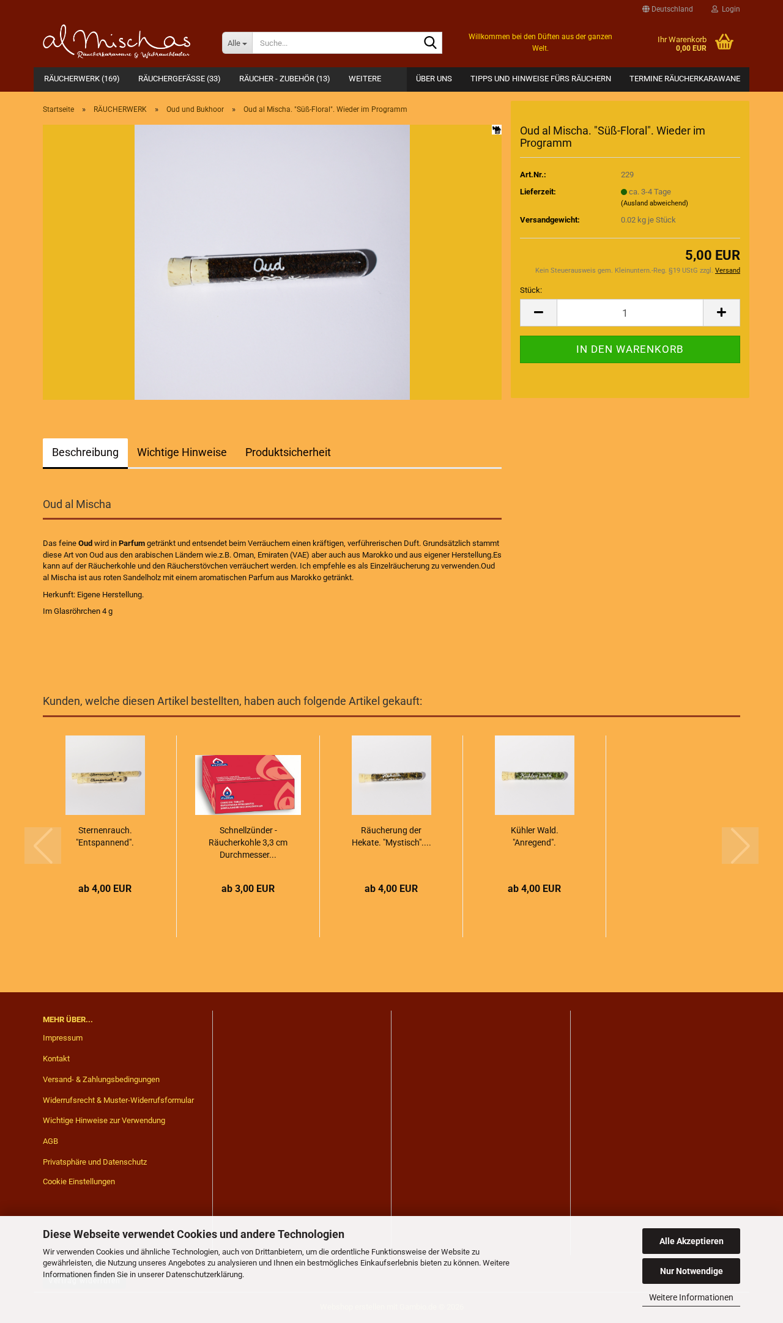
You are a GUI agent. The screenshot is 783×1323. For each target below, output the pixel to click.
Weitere (365, 78)
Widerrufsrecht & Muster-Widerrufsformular (118, 1100)
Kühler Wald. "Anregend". (534, 836)
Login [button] (729, 9)
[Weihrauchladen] (123, 42)
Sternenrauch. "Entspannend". (105, 836)
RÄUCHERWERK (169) (82, 78)
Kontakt (56, 1058)
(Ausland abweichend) (654, 203)
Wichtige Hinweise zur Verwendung (104, 1120)
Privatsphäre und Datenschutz (95, 1161)
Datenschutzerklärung (204, 1274)
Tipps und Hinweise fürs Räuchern (540, 78)
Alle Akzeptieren (691, 1241)
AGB (50, 1141)
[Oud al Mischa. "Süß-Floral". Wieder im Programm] (272, 261)
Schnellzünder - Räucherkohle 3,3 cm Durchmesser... (248, 842)
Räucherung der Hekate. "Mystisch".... (391, 836)
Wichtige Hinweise (182, 452)
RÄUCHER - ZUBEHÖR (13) (284, 78)
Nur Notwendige (691, 1271)
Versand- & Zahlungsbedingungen (101, 1079)
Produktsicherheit (288, 452)
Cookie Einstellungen (79, 1181)
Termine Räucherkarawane (684, 78)
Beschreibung (85, 452)
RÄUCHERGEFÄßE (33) (179, 78)
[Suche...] (430, 43)
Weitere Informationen (691, 1297)
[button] (667, 9)
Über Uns (434, 78)
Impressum (63, 1037)
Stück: (531, 290)
